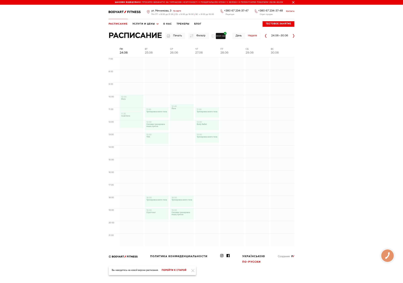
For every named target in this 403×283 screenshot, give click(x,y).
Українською (253, 256)
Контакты (290, 11)
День (239, 35)
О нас (167, 24)
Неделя (252, 35)
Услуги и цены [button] (143, 24)
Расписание (118, 24)
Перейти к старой (174, 270)
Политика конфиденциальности (178, 256)
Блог (198, 24)
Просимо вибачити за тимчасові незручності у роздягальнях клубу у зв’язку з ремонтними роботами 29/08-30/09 (199, 2)
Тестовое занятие (278, 24)
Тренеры (183, 24)
